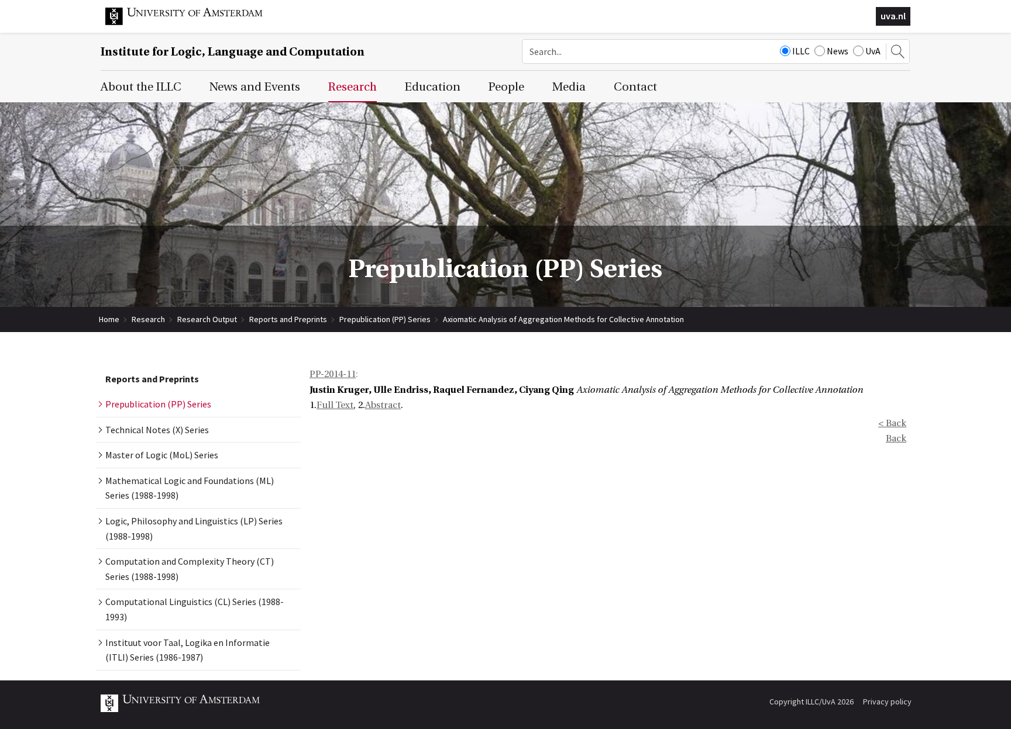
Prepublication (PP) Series (385, 319)
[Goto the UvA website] (193, 22)
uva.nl (893, 16)
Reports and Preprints (288, 319)
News (837, 51)
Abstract (383, 405)
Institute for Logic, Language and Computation (232, 51)
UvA (873, 51)
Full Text (335, 405)
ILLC (801, 51)
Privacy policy (887, 701)
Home (109, 319)
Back (896, 438)
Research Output (207, 319)
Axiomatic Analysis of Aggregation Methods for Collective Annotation (563, 319)
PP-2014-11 (333, 374)
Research (148, 319)
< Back (892, 423)
